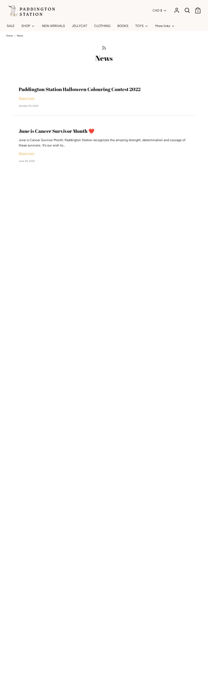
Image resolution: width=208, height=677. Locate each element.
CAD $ (157, 10)
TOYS (139, 26)
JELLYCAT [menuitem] (79, 26)
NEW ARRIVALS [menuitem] (53, 26)
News (104, 58)
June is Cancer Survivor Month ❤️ (56, 131)
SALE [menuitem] (10, 26)
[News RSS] (104, 47)
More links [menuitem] (163, 26)
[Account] (177, 9)
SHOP (26, 26)
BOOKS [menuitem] (122, 26)
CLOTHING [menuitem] (102, 26)
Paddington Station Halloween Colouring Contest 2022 (80, 89)
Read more (26, 98)
